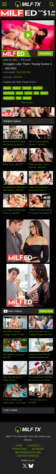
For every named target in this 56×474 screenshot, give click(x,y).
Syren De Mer (24, 72)
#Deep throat (8, 93)
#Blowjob (17, 88)
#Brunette (27, 88)
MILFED (18, 77)
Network (38, 449)
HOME (19, 445)
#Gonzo (28, 93)
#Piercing (27, 98)
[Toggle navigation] (4, 4)
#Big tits (7, 88)
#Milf (18, 98)
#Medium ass (8, 98)
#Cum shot (37, 88)
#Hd (36, 93)
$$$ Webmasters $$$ (28, 452)
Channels (34, 445)
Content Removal (28, 456)
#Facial (19, 93)
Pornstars (19, 449)
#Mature (44, 93)
